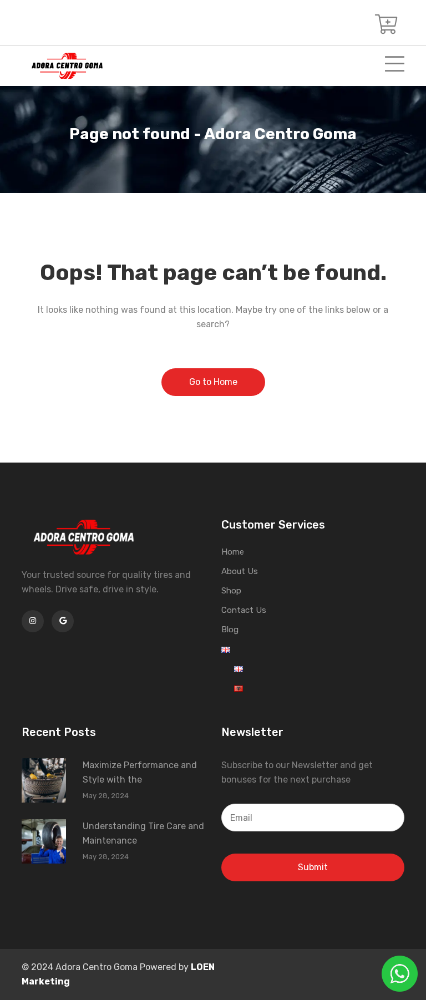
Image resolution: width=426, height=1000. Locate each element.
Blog (230, 629)
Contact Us (243, 610)
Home (232, 552)
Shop (231, 591)
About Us (239, 571)
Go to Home (213, 382)
